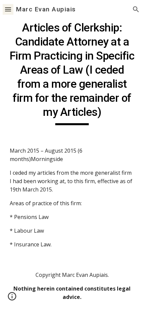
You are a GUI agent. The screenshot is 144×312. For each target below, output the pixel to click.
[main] (72, 73)
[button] (8, 9)
